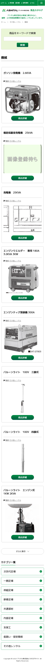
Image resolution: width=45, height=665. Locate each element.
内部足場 (8, 618)
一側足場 (8, 580)
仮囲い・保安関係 (13, 636)
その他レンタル (15, 22)
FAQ (32, 3)
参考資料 (25, 3)
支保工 (7, 627)
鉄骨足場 (8, 599)
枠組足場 (8, 590)
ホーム (4, 3)
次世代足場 (10, 571)
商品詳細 (22, 118)
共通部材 (8, 608)
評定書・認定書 (15, 3)
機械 (7, 81)
